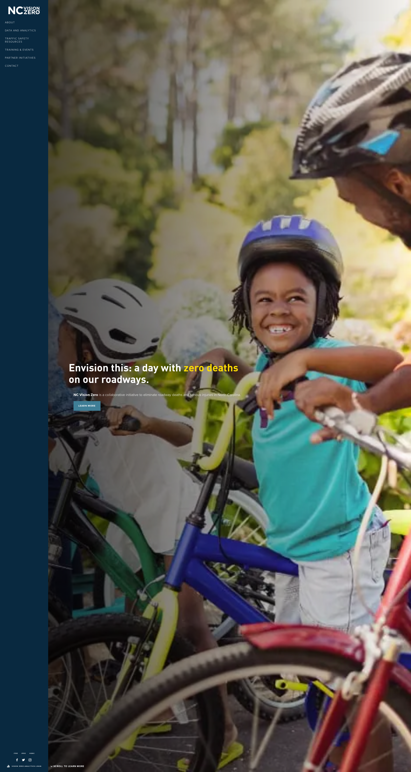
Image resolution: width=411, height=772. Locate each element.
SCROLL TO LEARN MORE (68, 766)
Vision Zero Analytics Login (27, 766)
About (10, 22)
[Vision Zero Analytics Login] (8, 766)
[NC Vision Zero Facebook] (17, 760)
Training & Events (19, 49)
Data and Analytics (20, 30)
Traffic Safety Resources (17, 40)
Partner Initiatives (20, 57)
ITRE (16, 753)
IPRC (24, 753)
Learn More (87, 405)
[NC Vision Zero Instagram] (30, 760)
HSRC (32, 753)
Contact (12, 65)
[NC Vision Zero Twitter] (23, 760)
